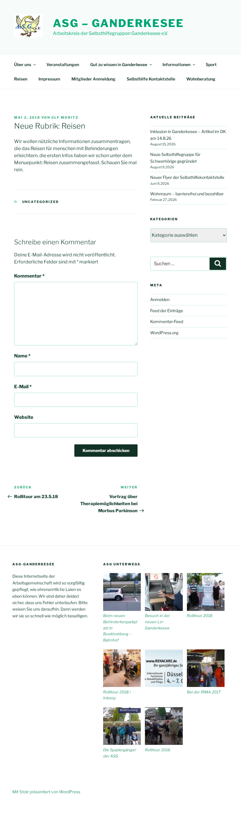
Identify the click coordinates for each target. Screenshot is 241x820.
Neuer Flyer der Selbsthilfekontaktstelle (187, 177)
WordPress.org (164, 332)
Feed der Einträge (166, 310)
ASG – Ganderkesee (118, 23)
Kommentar (29, 276)
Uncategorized (40, 202)
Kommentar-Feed (166, 321)
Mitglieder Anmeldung (93, 78)
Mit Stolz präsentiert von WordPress (46, 791)
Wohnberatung (200, 78)
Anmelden (160, 299)
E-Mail (23, 386)
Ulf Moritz (64, 117)
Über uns (22, 64)
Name (22, 356)
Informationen (176, 64)
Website (23, 417)
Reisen (20, 78)
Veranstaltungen (62, 64)
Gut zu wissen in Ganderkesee (118, 64)
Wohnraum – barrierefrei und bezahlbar (187, 193)
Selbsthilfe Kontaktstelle (151, 78)
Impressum (49, 78)
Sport (211, 64)
